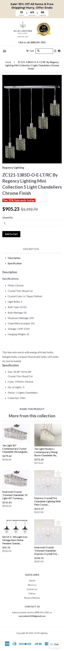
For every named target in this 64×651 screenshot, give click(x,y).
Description (31, 249)
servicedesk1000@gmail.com (32, 616)
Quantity (7, 217)
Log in (55, 51)
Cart (31, 50)
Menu (4, 51)
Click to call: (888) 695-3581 (32, 42)
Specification (15, 263)
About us (32, 585)
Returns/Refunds (32, 598)
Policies (32, 593)
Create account (59, 51)
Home (8, 62)
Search (32, 580)
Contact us (32, 589)
